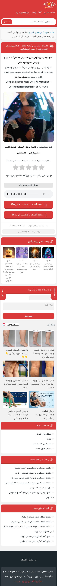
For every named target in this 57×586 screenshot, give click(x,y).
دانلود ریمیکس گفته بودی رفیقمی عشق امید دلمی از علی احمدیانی (27, 47)
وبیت (17, 581)
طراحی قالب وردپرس (32, 581)
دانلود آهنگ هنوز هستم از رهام (36, 516)
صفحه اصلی (49, 12)
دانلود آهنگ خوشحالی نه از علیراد (35, 536)
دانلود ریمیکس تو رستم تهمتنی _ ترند (33, 473)
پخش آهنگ (27, 559)
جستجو (7, 21)
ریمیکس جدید (22, 12)
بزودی (48, 438)
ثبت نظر (28, 316)
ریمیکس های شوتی (38, 32)
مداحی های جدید (43, 448)
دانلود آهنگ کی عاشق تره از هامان (35, 541)
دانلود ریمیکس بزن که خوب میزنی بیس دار (31, 477)
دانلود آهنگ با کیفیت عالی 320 (27, 204)
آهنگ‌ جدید (36, 12)
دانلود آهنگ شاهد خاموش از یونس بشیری (31, 521)
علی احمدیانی (26, 57)
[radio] (41, 168)
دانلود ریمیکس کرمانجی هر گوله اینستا (33, 468)
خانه (52, 32)
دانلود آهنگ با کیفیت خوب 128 (27, 214)
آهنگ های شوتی (43, 434)
